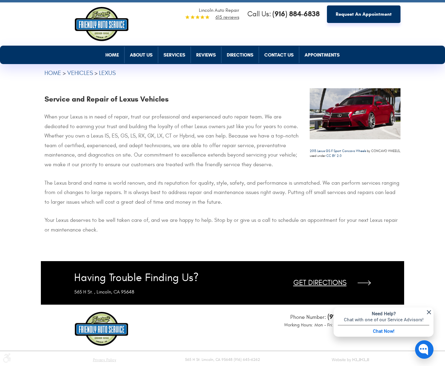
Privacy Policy (104, 360)
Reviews (206, 55)
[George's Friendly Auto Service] (101, 22)
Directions (240, 55)
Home (112, 55)
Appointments (322, 55)
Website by (350, 360)
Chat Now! (383, 331)
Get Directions (320, 283)
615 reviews (227, 17)
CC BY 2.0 (333, 156)
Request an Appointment (364, 14)
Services (174, 55)
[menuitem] (115, 55)
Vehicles (80, 73)
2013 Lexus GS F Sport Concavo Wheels (338, 151)
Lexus (107, 73)
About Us (141, 55)
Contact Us (279, 55)
